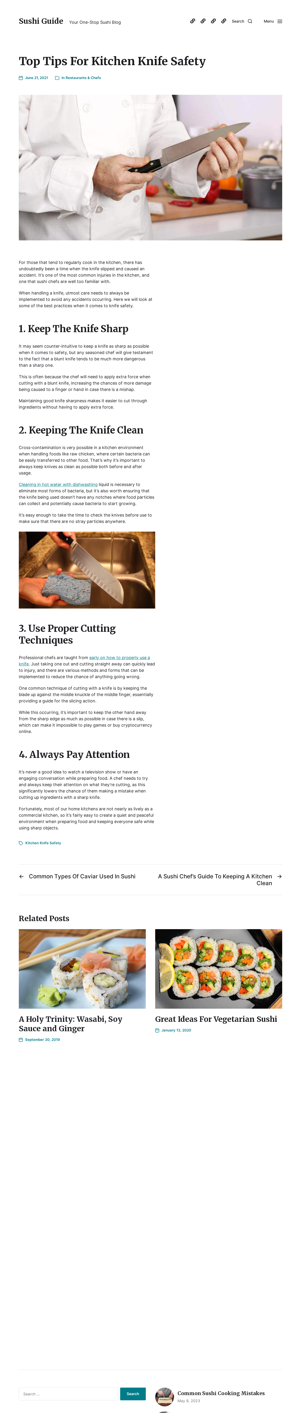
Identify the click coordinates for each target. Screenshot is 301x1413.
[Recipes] (213, 21)
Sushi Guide (41, 21)
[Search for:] (67, 1395)
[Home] (192, 21)
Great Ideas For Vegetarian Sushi (216, 1019)
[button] (242, 21)
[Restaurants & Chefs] (223, 21)
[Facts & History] (203, 21)
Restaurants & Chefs (83, 78)
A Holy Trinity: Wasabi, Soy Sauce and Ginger (70, 1024)
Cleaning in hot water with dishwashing (58, 484)
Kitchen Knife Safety (43, 843)
